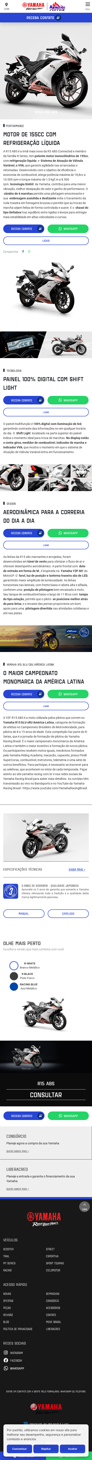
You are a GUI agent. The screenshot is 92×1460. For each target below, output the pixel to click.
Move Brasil (53, 1322)
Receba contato (40, 17)
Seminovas (52, 1293)
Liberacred (53, 1329)
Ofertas (8, 1300)
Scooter (8, 1249)
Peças (7, 1308)
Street (50, 1249)
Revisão (8, 1315)
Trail (6, 1256)
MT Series (9, 1263)
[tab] (14, 965)
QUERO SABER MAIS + (17, 1151)
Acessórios (53, 1308)
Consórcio (52, 1300)
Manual (24, 914)
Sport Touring (55, 1263)
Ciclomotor (53, 1270)
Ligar (46, 241)
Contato (51, 1315)
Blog (6, 1322)
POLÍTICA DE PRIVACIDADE (18, 1329)
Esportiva (52, 1256)
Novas (7, 1293)
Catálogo (68, 914)
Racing (7, 1270)
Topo (84, 1209)
